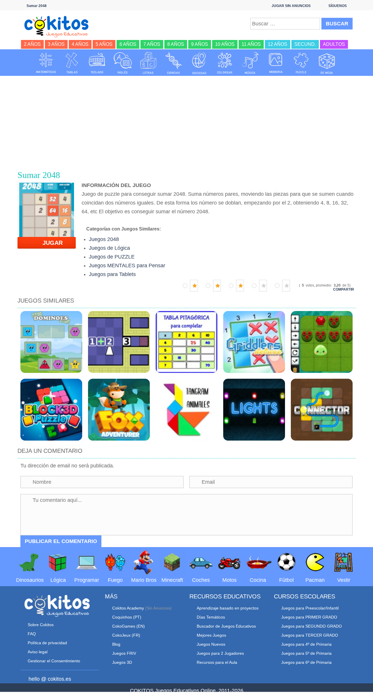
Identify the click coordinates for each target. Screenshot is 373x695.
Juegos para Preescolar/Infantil (310, 608)
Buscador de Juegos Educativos (226, 626)
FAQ (32, 633)
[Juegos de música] (250, 63)
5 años (104, 44)
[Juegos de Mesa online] (327, 63)
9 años (199, 44)
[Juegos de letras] (148, 63)
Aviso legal (37, 651)
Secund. (305, 44)
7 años (151, 44)
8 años (175, 44)
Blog (116, 644)
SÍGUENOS (337, 6)
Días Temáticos (211, 617)
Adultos (334, 44)
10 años (225, 44)
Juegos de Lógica (109, 248)
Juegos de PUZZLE (112, 257)
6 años (127, 44)
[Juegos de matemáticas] (46, 63)
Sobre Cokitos (41, 624)
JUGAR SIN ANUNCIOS (291, 6)
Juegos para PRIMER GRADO (309, 617)
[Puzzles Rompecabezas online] (301, 63)
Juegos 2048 (104, 239)
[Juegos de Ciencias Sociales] (199, 63)
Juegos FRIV (124, 653)
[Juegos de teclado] (97, 63)
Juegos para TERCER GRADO (309, 635)
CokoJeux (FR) (126, 635)
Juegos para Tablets (112, 274)
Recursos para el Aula (217, 662)
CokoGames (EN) (128, 626)
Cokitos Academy (128, 608)
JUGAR (49, 243)
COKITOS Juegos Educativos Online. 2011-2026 (186, 691)
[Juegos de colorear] (225, 63)
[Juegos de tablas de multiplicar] (72, 63)
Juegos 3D (122, 662)
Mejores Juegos (211, 635)
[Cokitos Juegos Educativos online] (59, 26)
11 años (251, 44)
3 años (56, 44)
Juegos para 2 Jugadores (220, 653)
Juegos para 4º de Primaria (306, 644)
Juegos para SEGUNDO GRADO (311, 626)
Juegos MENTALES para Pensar (127, 265)
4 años (80, 44)
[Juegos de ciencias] (174, 63)
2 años (32, 44)
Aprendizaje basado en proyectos (227, 608)
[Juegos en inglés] (123, 63)
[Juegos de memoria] (276, 63)
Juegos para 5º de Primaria (306, 653)
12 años (277, 44)
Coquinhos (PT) (126, 617)
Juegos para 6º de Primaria (306, 662)
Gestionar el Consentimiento (54, 661)
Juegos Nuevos (211, 644)
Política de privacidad (47, 642)
